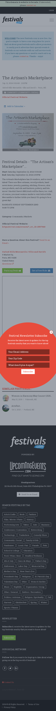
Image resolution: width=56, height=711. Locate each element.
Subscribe (28, 371)
